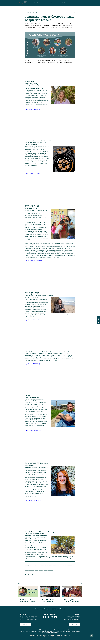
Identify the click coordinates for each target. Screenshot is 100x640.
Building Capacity (39, 570)
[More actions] (74, 13)
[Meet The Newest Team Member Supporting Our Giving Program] (28, 591)
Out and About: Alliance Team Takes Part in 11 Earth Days (49, 600)
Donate (98, 319)
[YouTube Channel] (51, 617)
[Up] (91, 635)
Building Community (48, 570)
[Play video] (50, 122)
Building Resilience (29, 570)
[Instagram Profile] (48, 617)
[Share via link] (32, 574)
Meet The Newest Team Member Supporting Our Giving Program (27, 600)
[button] (37, 2)
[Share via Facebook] (25, 574)
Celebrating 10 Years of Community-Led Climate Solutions (71, 600)
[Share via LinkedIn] (28, 574)
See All (80, 583)
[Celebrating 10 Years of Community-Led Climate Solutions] (72, 591)
